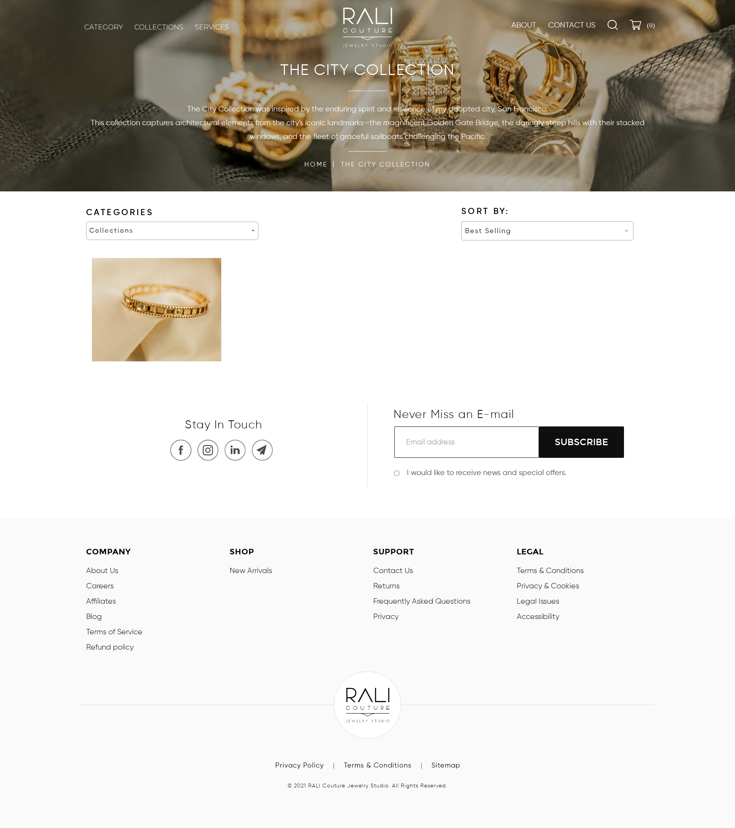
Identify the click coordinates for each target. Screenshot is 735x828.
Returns (386, 586)
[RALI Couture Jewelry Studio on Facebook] (183, 450)
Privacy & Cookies (548, 586)
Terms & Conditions (550, 571)
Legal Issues (538, 601)
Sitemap (445, 765)
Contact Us (572, 25)
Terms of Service (114, 632)
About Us (102, 571)
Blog (94, 617)
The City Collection (386, 165)
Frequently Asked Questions (421, 601)
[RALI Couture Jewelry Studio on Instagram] (210, 450)
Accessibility (538, 617)
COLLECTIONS (158, 27)
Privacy (386, 617)
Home (316, 165)
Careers (100, 586)
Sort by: (485, 212)
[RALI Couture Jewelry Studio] (367, 27)
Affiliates (101, 601)
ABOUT (523, 25)
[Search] (612, 25)
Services (212, 27)
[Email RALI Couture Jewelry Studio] (264, 450)
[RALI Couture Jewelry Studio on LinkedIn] (237, 450)
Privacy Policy (299, 765)
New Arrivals (251, 571)
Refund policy (110, 647)
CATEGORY (103, 27)
